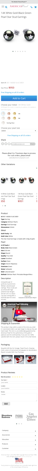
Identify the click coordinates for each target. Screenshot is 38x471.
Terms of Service (27, 456)
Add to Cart (19, 98)
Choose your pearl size (10, 128)
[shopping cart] (35, 6)
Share (32, 144)
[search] (6, 6)
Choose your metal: (15, 105)
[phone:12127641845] (32, 6)
